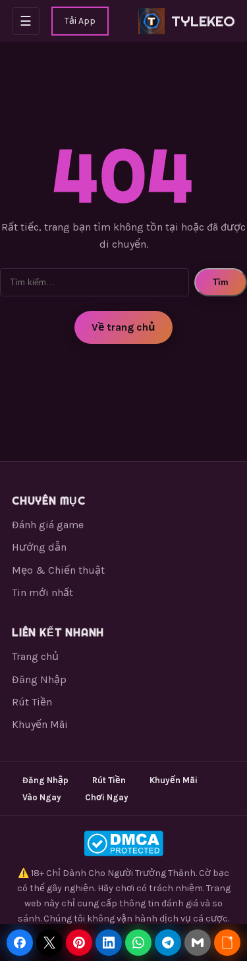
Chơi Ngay (106, 797)
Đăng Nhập (39, 679)
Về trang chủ (123, 327)
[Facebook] (20, 942)
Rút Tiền (32, 702)
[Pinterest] (79, 942)
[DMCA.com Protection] (123, 843)
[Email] (197, 942)
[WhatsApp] (138, 942)
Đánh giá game (48, 524)
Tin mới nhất (42, 592)
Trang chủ (35, 656)
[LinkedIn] (109, 942)
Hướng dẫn (39, 547)
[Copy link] (227, 942)
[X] (49, 942)
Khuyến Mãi (40, 724)
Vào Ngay (41, 797)
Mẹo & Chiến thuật (58, 570)
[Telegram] (168, 942)
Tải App (80, 20)
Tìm (221, 282)
